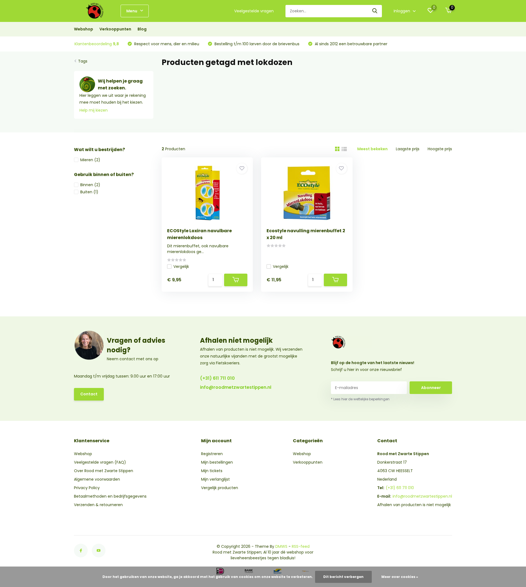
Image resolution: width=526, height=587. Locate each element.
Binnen (90, 185)
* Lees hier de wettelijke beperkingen (360, 399)
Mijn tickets (211, 470)
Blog (142, 29)
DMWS (281, 546)
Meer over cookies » (399, 576)
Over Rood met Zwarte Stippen (103, 470)
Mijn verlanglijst (215, 479)
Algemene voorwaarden (97, 479)
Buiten (89, 192)
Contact (89, 394)
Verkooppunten (115, 29)
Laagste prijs (407, 149)
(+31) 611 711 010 (217, 378)
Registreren (212, 453)
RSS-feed (301, 546)
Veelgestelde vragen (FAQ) (100, 462)
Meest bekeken (372, 149)
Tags (82, 61)
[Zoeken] (375, 11)
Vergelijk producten (219, 487)
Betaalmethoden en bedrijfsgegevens (110, 496)
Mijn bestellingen (217, 462)
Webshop (83, 29)
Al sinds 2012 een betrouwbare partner (350, 44)
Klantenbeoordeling (97, 44)
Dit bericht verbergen (343, 576)
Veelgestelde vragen (254, 11)
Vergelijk (181, 266)
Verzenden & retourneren (98, 504)
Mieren (90, 160)
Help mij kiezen (93, 110)
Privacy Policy (87, 487)
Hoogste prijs (440, 149)
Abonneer (431, 387)
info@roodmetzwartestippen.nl (235, 387)
